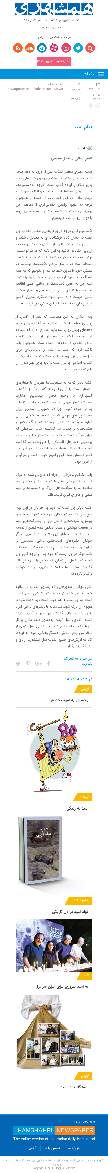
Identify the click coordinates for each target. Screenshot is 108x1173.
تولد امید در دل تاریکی (70, 912)
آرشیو (41, 37)
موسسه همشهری (59, 37)
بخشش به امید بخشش (68, 700)
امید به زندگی (77, 808)
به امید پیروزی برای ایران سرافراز (62, 986)
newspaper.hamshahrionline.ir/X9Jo (35, 89)
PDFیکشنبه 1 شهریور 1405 (54, 61)
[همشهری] (54, 9)
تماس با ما (52, 1148)
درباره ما (74, 1148)
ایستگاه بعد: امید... (72, 1087)
